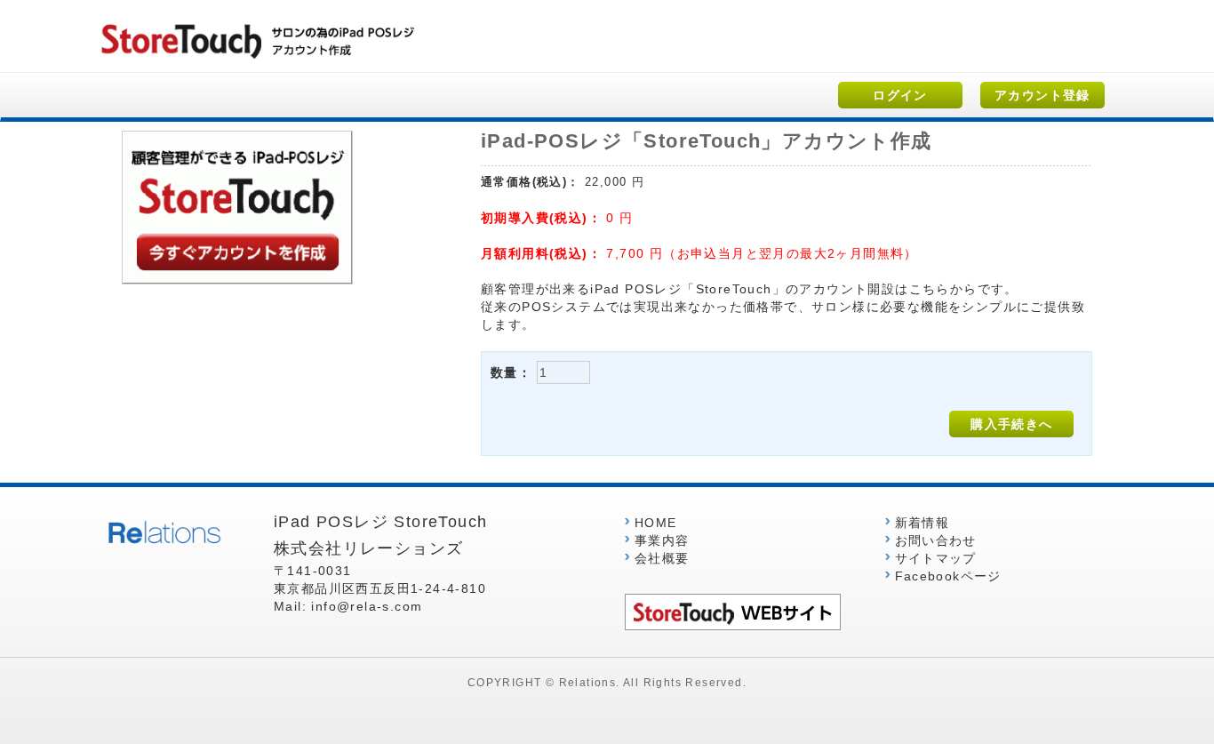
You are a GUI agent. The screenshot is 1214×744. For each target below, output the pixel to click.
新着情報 (922, 523)
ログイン (900, 95)
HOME (656, 523)
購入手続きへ (1011, 424)
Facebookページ (948, 576)
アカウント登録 (1042, 95)
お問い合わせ (936, 540)
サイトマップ (936, 558)
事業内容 (662, 540)
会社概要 (662, 558)
